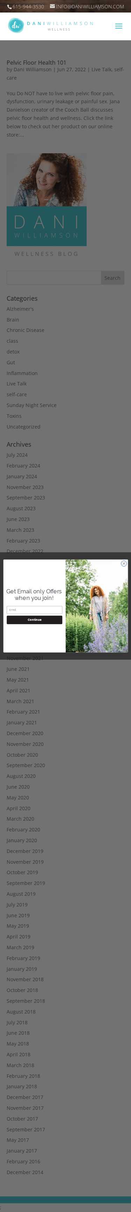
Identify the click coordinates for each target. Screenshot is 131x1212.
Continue (34, 619)
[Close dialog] (123, 563)
